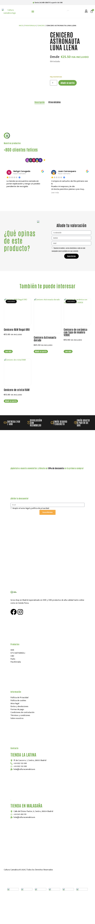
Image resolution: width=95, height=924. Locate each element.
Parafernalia (30, 25)
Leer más (8, 351)
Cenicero (41, 25)
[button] (33, 12)
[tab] (40, 102)
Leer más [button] (55, 193)
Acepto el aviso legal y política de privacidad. (31, 508)
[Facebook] (14, 612)
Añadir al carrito (67, 82)
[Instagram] (20, 612)
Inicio (21, 25)
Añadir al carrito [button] (41, 351)
